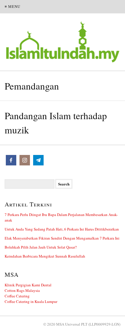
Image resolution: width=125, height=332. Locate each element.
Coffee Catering (17, 296)
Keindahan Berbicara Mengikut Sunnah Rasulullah (45, 256)
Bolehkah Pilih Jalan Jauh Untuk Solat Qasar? (41, 247)
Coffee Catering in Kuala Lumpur (31, 301)
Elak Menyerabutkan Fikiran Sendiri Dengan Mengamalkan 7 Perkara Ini (62, 238)
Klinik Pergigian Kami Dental (28, 285)
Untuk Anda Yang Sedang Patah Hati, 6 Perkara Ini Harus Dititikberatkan (62, 229)
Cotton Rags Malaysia (22, 290)
